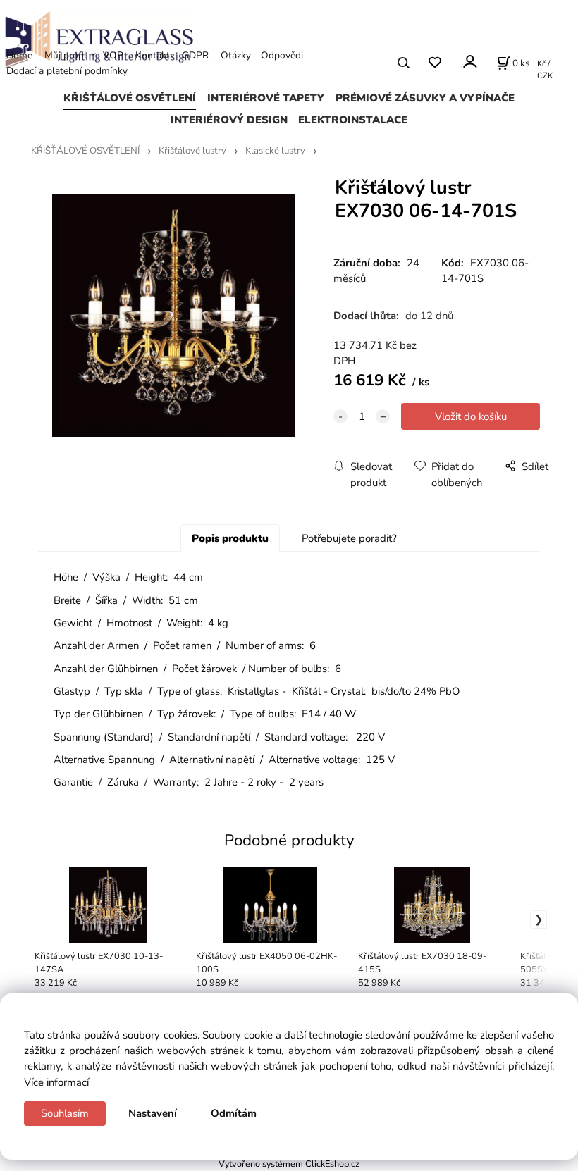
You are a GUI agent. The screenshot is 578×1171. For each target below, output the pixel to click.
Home (19, 55)
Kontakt (152, 55)
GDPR (195, 55)
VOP (113, 55)
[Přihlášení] (469, 61)
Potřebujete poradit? (349, 538)
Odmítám (234, 1113)
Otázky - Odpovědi (262, 55)
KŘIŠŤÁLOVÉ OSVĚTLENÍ (129, 98)
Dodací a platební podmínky (67, 71)
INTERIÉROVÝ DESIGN (229, 120)
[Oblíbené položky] (434, 63)
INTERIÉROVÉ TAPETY (265, 98)
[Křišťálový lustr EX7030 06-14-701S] (172, 315)
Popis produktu (230, 538)
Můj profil (65, 55)
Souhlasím (65, 1113)
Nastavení (152, 1113)
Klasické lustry (275, 150)
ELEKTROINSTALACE (352, 120)
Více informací (56, 1082)
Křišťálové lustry (192, 150)
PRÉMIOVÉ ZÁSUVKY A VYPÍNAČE (425, 98)
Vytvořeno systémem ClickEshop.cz (289, 1164)
